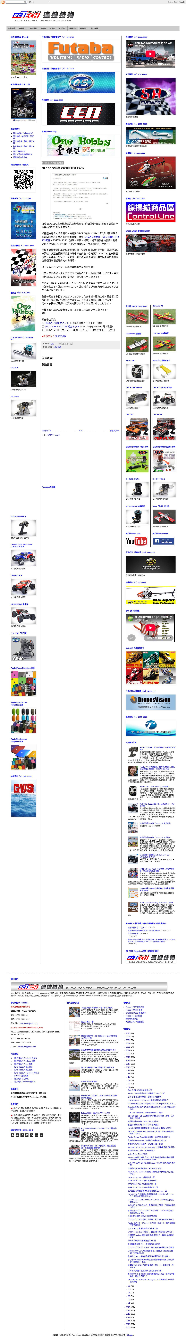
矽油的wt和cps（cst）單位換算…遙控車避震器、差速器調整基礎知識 (157, 870)
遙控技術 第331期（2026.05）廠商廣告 (155, 823)
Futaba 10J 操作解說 (134, 1016)
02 (129, 1300)
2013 (128, 1314)
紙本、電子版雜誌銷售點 (22, 154)
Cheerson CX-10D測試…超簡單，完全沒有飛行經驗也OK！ (151, 1220)
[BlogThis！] (62, 343)
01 (129, 1303)
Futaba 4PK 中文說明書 (135, 1007)
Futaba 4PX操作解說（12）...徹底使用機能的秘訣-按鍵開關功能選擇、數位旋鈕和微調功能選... (151, 1158)
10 (129, 1077)
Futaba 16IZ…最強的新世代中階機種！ (155, 787)
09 (129, 1080)
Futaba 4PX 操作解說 (134, 1010)
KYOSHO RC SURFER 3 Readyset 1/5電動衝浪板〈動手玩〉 (152, 1147)
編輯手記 (72, 29)
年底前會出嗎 (133, 934)
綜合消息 (62, 29)
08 (129, 1084)
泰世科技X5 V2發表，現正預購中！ (141, 1151)
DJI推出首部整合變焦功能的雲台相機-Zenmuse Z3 (147, 1191)
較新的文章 (46, 431)
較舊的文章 (114, 431)
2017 (128, 1064)
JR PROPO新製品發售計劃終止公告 (142, 1241)
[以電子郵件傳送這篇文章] (60, 343)
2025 (128, 1037)
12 (129, 1070)
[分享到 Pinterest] (71, 343)
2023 (128, 1044)
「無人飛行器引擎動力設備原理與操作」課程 (145, 1113)
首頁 (80, 431)
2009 (128, 1328)
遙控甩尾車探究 (132, 1019)
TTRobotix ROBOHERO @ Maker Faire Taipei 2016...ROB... (151, 1104)
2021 (128, 1050)
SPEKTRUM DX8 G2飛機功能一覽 (141, 1177)
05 (129, 1289)
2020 (128, 1054)
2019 (128, 1057)
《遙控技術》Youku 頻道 (22, 1064)
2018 (128, 1060)
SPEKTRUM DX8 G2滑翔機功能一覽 (142, 1184)
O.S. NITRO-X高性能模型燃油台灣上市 (143, 1229)
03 (129, 1296)
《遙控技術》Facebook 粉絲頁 (25, 1058)
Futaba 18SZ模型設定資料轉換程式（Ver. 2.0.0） (147, 1094)
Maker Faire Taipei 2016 (137, 1154)
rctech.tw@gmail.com (28, 1023)
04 (129, 1293)
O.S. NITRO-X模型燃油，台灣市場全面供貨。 (145, 1097)
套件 (92, 236)
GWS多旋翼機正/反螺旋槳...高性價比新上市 (144, 1271)
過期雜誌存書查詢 (20, 157)
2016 (128, 1067)
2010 (128, 1324)
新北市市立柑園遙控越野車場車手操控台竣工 (98, 1050)
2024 (128, 1040)
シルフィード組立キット (62, 326)
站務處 (52, 29)
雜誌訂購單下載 (19, 152)
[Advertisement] (81, 461)
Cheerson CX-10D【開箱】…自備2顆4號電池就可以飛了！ (151, 1232)
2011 (128, 1321)
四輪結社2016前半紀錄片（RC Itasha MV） (145, 1169)
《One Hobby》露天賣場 (23, 1067)
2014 (128, 1311)
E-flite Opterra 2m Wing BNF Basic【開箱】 (157, 903)
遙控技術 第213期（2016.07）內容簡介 (143, 1122)
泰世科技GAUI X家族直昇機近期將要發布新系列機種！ (149, 1256)
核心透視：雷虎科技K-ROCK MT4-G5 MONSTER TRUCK (154, 856)
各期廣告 (22, 29)
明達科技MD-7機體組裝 (135, 1022)
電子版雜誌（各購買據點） (23, 133)
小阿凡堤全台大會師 (89, 1082)
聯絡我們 (83, 29)
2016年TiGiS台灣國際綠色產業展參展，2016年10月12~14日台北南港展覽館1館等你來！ (151, 1195)
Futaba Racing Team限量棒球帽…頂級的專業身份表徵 (149, 1137)
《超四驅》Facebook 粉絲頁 (24, 1082)
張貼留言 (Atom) (53, 435)
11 (129, 1074)
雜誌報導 (94, 29)
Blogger (130, 1335)
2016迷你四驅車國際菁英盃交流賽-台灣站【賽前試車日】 (150, 1128)
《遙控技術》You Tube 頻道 (24, 1061)
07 (129, 1087)
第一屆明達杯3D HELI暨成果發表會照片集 (97, 1068)
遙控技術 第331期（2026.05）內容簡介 (155, 838)
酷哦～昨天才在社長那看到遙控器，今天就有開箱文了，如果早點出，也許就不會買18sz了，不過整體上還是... (151, 941)
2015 (128, 1307)
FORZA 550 (51, 323)
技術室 (43, 29)
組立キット (63, 323)
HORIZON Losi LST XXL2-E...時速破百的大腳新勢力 (148, 1100)
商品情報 (33, 29)
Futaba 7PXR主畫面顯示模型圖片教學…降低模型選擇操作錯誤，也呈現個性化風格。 (157, 768)
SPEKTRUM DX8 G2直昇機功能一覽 (142, 1181)
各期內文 (11, 29)
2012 (128, 1317)
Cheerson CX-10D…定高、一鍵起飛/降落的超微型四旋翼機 (151, 1248)
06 (129, 1286)
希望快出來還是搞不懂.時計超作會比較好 (144, 931)
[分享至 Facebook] (68, 343)
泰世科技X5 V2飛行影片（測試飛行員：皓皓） (146, 1144)
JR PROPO (60, 336)
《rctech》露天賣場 (20, 1076)
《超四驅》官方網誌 (21, 1079)
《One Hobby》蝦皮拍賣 (23, 1070)
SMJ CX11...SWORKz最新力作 (140, 1090)
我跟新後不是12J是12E (137, 928)
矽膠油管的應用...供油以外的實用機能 (142, 1216)
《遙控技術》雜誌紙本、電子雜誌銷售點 (97, 1008)
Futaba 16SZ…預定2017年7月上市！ (95, 1113)
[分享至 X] (65, 343)
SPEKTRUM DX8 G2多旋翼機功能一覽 (143, 1188)
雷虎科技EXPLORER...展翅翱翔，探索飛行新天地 (147, 1141)
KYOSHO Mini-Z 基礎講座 (136, 1013)
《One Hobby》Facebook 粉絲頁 (26, 1073)
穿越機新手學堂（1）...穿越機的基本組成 (144, 1244)
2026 (128, 1033)
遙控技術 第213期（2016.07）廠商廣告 (143, 1125)
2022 (128, 1047)
